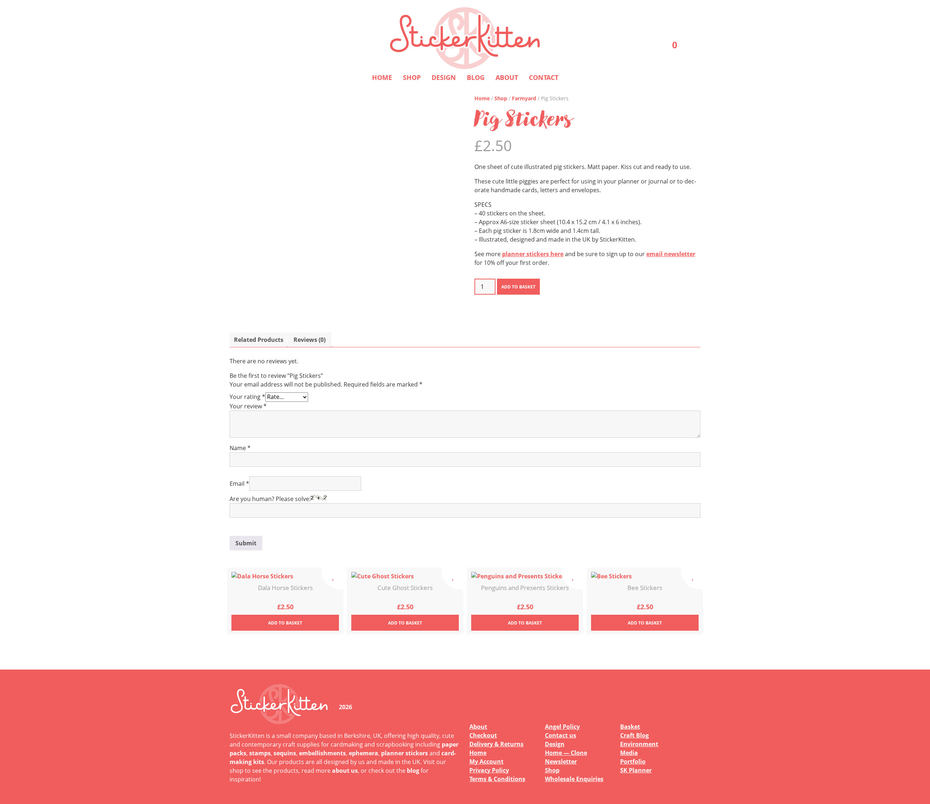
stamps (260, 753)
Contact (543, 77)
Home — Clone (566, 753)
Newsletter (561, 761)
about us (345, 771)
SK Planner (636, 770)
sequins (285, 753)
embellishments (322, 753)
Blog (476, 77)
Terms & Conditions (497, 779)
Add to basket (518, 287)
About (507, 77)
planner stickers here (532, 254)
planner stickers (404, 753)
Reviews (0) (310, 340)
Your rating (247, 397)
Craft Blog (634, 735)
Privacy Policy (489, 770)
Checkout (483, 735)
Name (240, 448)
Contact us (560, 735)
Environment (639, 744)
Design (444, 77)
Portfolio (633, 761)
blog (413, 771)
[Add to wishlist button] (332, 578)
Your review (248, 406)
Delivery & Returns (496, 744)
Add (285, 623)
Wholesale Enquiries (574, 779)
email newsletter (670, 254)
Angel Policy (562, 727)
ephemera (363, 753)
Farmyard (524, 98)
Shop (412, 77)
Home (382, 77)
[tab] (259, 339)
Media (629, 753)
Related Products (258, 340)
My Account (486, 761)
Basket (630, 727)
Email (239, 484)
